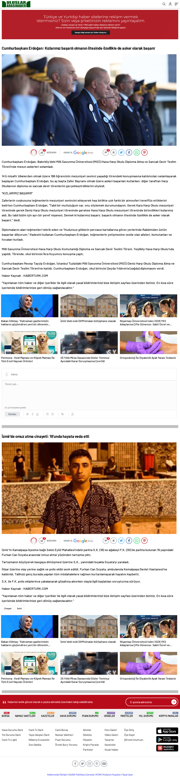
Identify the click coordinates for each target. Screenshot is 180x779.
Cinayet (8, 608)
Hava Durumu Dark (12, 729)
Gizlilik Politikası (77, 774)
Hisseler (109, 714)
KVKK (99, 774)
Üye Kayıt (129, 734)
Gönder (12, 414)
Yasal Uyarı (127, 774)
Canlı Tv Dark (36, 729)
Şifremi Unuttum (133, 739)
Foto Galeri (111, 729)
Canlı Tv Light (9, 739)
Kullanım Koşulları (112, 774)
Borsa (5, 714)
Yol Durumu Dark (11, 734)
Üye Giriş (129, 729)
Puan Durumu (90, 714)
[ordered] (47, 414)
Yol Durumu (146, 714)
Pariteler (127, 714)
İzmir (19, 608)
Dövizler (87, 734)
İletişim (64, 774)
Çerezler (90, 774)
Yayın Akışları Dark (39, 734)
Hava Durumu (68, 714)
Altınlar (87, 729)
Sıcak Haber (111, 749)
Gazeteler (47, 714)
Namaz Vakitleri (25, 714)
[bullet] (52, 414)
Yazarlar (109, 739)
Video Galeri (111, 734)
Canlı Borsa (61, 729)
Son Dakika (35, 744)
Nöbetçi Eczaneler (39, 739)
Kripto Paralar (168, 714)
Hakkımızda (53, 774)
